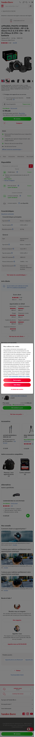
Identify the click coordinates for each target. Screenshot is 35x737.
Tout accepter (17, 380)
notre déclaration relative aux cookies (19, 376)
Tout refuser (17, 385)
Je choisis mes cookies (17, 389)
